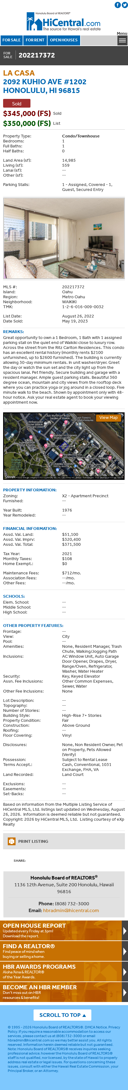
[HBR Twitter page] (125, 5)
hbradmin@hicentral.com (71, 910)
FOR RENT (35, 40)
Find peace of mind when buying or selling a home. (29, 950)
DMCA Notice (96, 1027)
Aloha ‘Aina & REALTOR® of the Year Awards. (39, 971)
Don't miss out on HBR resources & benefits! (40, 991)
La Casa (19, 72)
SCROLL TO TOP (59, 1014)
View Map (108, 417)
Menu (122, 33)
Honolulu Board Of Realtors (64, 21)
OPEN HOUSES (64, 40)
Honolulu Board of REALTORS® (57, 1027)
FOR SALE (11, 40)
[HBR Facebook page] (118, 5)
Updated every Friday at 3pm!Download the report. (34, 930)
